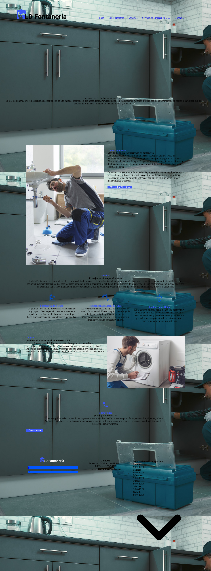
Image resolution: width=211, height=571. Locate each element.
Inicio (101, 18)
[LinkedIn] (29, 472)
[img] (35, 12)
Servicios (133, 18)
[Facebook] (28, 467)
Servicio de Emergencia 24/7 (156, 18)
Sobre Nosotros (116, 18)
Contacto (179, 18)
